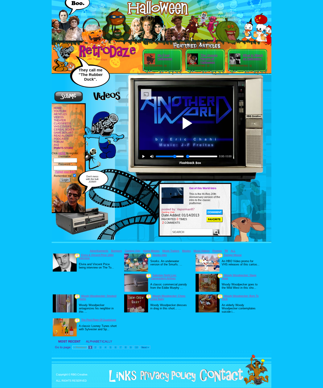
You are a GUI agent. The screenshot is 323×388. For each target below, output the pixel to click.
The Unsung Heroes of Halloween (209, 58)
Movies (186, 250)
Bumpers (116, 250)
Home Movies (151, 250)
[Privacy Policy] (166, 381)
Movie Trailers (170, 250)
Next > (145, 347)
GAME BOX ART (63, 132)
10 (136, 347)
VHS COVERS (62, 126)
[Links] (121, 376)
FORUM (59, 141)
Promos (217, 250)
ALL (233, 250)
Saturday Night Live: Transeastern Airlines (163, 277)
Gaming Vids (132, 250)
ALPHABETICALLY (99, 341)
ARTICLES (60, 114)
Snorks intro (159, 255)
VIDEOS (59, 117)
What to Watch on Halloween (253, 56)
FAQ (56, 145)
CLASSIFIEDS (62, 123)
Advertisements (99, 250)
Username (65, 156)
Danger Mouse (233, 255)
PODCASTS (61, 138)
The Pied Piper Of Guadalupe (98, 319)
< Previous (80, 347)
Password (65, 164)
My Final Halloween (165, 56)
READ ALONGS (63, 135)
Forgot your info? (65, 171)
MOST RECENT (69, 341)
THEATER (60, 120)
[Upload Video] (68, 101)
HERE (62, 153)
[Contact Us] (219, 381)
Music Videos (202, 250)
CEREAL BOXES (64, 129)
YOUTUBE (60, 111)
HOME (58, 108)
